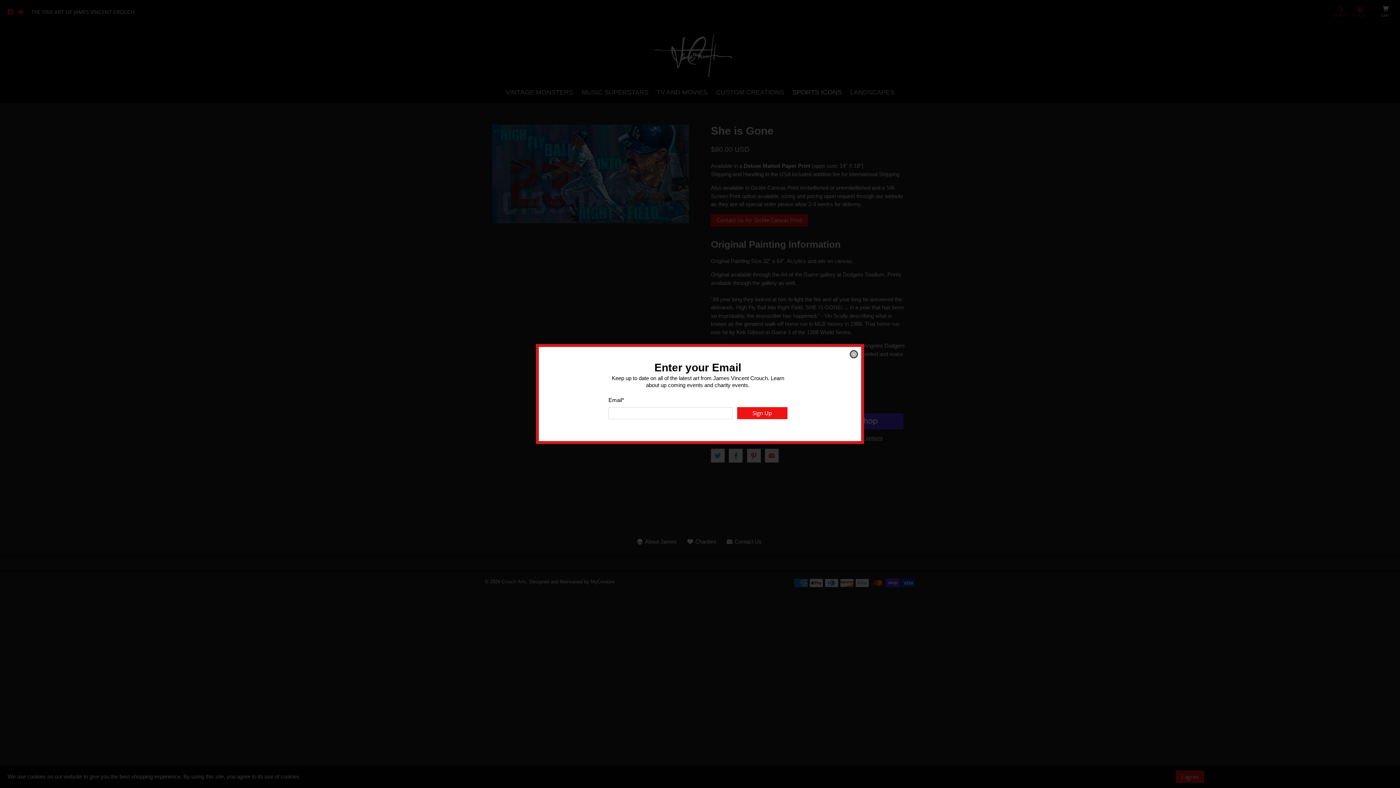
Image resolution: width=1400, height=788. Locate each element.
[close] (854, 354)
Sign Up (762, 413)
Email (616, 400)
